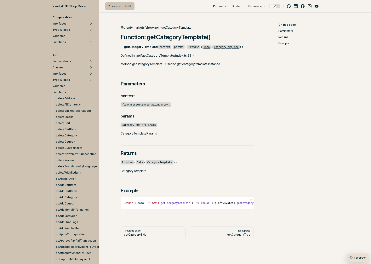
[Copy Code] (247, 203)
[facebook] (302, 6)
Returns (283, 37)
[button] (73, 17)
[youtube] (316, 6)
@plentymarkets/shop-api (140, 27)
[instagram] (309, 6)
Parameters (285, 30)
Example (283, 43)
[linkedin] (295, 6)
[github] (288, 6)
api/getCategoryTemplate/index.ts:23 (163, 55)
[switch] (276, 6)
